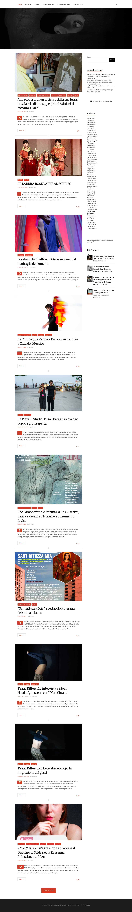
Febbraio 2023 (91, 199)
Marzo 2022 (90, 221)
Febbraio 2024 (91, 176)
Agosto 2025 (91, 142)
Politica (43, 844)
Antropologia (22, 95)
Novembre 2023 (92, 182)
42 (78, 635)
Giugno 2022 (91, 215)
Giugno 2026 (91, 122)
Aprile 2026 (90, 126)
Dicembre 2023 (92, 180)
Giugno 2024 (91, 169)
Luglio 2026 (90, 121)
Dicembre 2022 (92, 203)
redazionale (22, 111)
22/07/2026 (33, 776)
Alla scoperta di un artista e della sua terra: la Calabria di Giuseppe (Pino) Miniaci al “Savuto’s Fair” (101, 76)
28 (78, 286)
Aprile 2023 (90, 196)
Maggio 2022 (91, 217)
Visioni (37, 4)
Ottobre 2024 (91, 161)
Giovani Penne (78, 4)
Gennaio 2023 (91, 201)
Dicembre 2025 (92, 134)
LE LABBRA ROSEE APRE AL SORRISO (99, 80)
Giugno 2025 (91, 145)
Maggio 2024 (91, 171)
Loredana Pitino (23, 187)
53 (78, 879)
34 (78, 543)
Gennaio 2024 (91, 178)
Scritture (28, 4)
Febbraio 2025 (91, 153)
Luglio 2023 (90, 190)
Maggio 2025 (91, 147)
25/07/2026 (30, 616)
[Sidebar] (116, 4)
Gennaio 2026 (91, 132)
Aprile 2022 (90, 219)
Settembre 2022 (92, 209)
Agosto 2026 (91, 119)
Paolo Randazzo (23, 267)
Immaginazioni (48, 4)
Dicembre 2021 (91, 226)
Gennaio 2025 (91, 155)
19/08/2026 (32, 187)
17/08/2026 (33, 267)
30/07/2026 (33, 427)
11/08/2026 (30, 347)
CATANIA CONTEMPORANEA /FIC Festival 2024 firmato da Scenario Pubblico (103, 258)
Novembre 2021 (92, 228)
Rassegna (51, 844)
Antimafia (21, 844)
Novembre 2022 (92, 205)
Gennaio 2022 (91, 224)
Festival (54, 95)
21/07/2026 (30, 860)
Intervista (27, 415)
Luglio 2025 (90, 144)
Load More (48, 890)
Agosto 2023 (91, 188)
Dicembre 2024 (92, 157)
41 (78, 366)
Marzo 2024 (90, 174)
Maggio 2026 (91, 124)
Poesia (76, 95)
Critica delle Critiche (63, 4)
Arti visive (32, 95)
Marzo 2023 (90, 197)
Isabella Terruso (23, 427)
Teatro (26, 179)
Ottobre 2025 (91, 138)
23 (78, 206)
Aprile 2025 (90, 149)
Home (20, 4)
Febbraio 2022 (91, 223)
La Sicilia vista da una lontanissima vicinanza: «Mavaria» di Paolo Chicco (103, 269)
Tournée (48, 335)
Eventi (20, 179)
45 (78, 715)
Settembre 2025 (92, 140)
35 (78, 446)
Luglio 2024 (90, 167)
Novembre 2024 (92, 159)
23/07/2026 (33, 696)
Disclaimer (86, 905)
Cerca (89, 57)
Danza (34, 335)
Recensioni (29, 255)
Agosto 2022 (91, 211)
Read (21, 130)
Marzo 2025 (90, 151)
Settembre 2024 (92, 163)
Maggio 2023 (91, 194)
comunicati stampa (44, 95)
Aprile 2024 (90, 172)
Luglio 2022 (90, 213)
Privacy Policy (76, 905)
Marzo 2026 (90, 128)
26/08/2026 (30, 111)
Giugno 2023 (91, 192)
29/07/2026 (30, 524)
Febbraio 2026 (91, 130)
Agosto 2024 (91, 165)
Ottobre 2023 (91, 184)
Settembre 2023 (92, 186)
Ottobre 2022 (91, 207)
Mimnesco (62, 95)
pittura (69, 95)
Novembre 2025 (92, 136)
